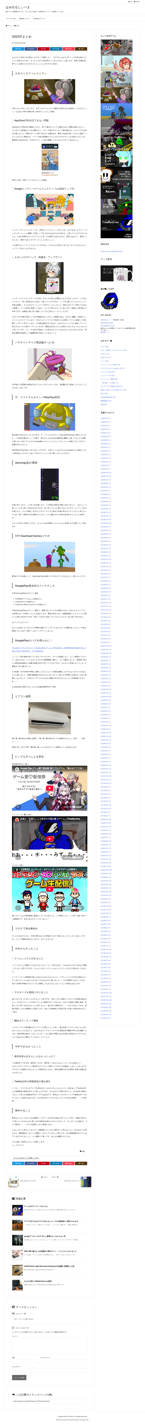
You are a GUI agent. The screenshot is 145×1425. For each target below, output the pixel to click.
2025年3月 (106, 462)
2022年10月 (106, 566)
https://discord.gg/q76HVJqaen (112, 251)
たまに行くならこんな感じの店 (113, 368)
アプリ (104, 346)
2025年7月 (105, 447)
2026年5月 (105, 426)
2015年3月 (106, 895)
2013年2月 (106, 985)
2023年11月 (106, 519)
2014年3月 (106, 939)
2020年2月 (106, 682)
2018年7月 (105, 751)
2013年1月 (106, 989)
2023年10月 (106, 523)
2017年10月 (106, 783)
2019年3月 (106, 722)
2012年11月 (106, 996)
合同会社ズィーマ (107, 320)
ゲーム (104, 361)
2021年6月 (105, 624)
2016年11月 (106, 823)
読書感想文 (106, 401)
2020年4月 (106, 675)
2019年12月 (106, 689)
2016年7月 (105, 837)
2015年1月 (106, 902)
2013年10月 (106, 957)
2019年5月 (106, 715)
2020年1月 (105, 686)
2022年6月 (106, 581)
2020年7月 (106, 664)
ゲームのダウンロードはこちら (36, 1206)
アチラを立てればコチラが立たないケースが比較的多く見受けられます (51, 1221)
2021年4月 (105, 631)
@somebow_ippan (107, 323)
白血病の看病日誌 (108, 397)
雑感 (104, 404)
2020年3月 (106, 678)
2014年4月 (106, 935)
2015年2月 (105, 899)
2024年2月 (105, 509)
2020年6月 (106, 668)
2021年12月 (106, 603)
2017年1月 (105, 816)
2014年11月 (106, 910)
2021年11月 (106, 606)
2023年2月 (106, 552)
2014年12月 (106, 906)
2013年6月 (106, 971)
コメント (15, 1336)
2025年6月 (105, 451)
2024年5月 (106, 498)
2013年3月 (106, 982)
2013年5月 (105, 975)
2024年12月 (106, 472)
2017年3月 (106, 808)
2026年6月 (105, 422)
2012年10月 (106, 1000)
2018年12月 (106, 733)
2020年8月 (106, 660)
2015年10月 (106, 870)
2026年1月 (105, 433)
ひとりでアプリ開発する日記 (111, 386)
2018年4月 (106, 761)
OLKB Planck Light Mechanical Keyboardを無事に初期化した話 (49, 1266)
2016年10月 (106, 827)
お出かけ (105, 354)
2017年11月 (106, 780)
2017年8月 (106, 790)
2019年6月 (106, 711)
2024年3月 (106, 505)
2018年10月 (106, 740)
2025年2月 (105, 465)
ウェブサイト (16, 1367)
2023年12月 (106, 516)
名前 (13, 1357)
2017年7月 (106, 794)
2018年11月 (106, 736)
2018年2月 (106, 769)
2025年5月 (106, 454)
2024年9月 (106, 483)
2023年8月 (106, 530)
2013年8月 (106, 964)
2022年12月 (106, 559)
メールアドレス (44, 1357)
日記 (17, 25)
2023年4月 (106, 545)
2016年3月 (105, 852)
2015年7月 (106, 881)
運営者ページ (105, 332)
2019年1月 (105, 729)
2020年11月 (106, 649)
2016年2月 (106, 855)
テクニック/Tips (108, 372)
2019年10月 (106, 696)
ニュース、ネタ (107, 375)
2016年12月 (106, 819)
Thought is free (84, 1420)
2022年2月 (105, 595)
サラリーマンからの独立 (110, 365)
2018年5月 (105, 758)
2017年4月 (106, 805)
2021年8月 (105, 617)
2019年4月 (106, 718)
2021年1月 (105, 642)
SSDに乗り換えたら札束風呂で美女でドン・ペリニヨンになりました (50, 1251)
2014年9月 (106, 917)
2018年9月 (105, 743)
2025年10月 (106, 436)
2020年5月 (106, 671)
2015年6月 (106, 884)
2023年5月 (106, 541)
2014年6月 (105, 928)
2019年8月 (106, 704)
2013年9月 (106, 960)
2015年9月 (106, 873)
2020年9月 (106, 657)
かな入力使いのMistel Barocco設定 (38, 1281)
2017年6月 (105, 798)
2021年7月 (105, 621)
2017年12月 (106, 776)
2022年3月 (106, 592)
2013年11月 (106, 953)
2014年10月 (106, 913)
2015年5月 (106, 888)
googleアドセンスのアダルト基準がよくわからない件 (44, 1236)
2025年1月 (105, 469)
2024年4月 (106, 501)
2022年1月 (105, 599)
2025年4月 (105, 458)
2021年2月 (105, 639)
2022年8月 (106, 574)
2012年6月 (106, 1014)
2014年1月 (105, 946)
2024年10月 (106, 480)
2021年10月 (106, 610)
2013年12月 (106, 949)
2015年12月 (106, 863)
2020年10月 (106, 653)
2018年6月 (106, 754)
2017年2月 (105, 812)
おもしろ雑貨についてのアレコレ (113, 350)
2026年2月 (105, 429)
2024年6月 (106, 494)
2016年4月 (106, 848)
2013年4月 (106, 978)
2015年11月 (106, 866)
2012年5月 (105, 1018)
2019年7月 (105, 707)
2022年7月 (105, 577)
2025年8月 (105, 444)
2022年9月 (106, 570)
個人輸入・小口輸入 (110, 383)
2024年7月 (105, 491)
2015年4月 (106, 892)
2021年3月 (105, 635)
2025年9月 (106, 440)
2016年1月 (106, 859)
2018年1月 (106, 772)
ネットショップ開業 (109, 379)
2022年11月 (106, 563)
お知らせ (106, 357)
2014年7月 (105, 924)
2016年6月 (106, 841)
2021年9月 (105, 613)
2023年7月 (106, 534)
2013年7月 (105, 967)
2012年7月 (106, 1011)
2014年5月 (106, 931)
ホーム (10, 25)
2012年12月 (106, 993)
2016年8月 (106, 834)
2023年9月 (106, 527)
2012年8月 (106, 1007)
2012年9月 (106, 1004)
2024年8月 (106, 487)
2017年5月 (105, 801)
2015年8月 (106, 877)
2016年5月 (106, 845)
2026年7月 (105, 418)
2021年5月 (105, 628)
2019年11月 (106, 693)
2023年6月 (106, 538)
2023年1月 (105, 556)
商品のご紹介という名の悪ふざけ (113, 390)
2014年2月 (105, 942)
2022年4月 (106, 588)
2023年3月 (106, 548)
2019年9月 (105, 700)
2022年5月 (106, 584)
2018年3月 (106, 765)
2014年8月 (106, 920)
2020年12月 (106, 646)
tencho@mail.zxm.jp (108, 326)
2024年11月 (106, 476)
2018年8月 (106, 747)
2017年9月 (105, 787)
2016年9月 (106, 830)
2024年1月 (105, 512)
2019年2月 (106, 725)
